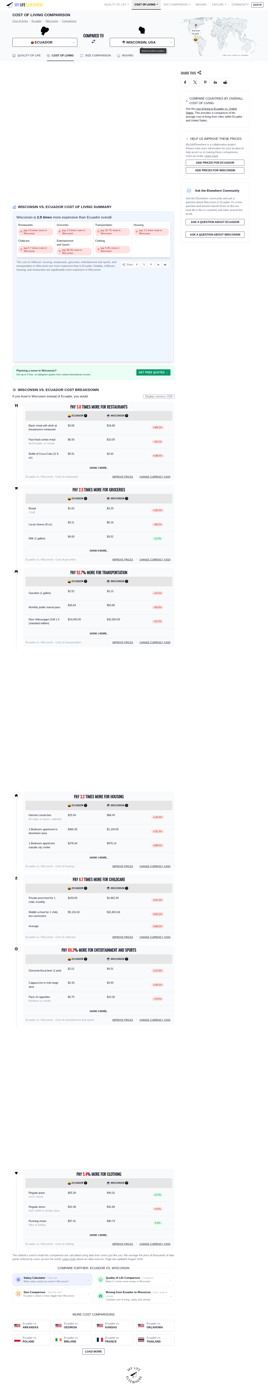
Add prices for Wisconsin (215, 170)
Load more (93, 1351)
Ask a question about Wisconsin (215, 234)
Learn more (69, 1259)
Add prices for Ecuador (215, 162)
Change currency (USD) (154, 476)
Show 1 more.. (99, 468)
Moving (201, 4)
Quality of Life (115, 4)
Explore (218, 4)
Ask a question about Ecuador (215, 222)
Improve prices (122, 476)
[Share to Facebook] (137, 265)
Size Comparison (176, 4)
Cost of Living (145, 4)
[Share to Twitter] (195, 82)
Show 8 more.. (99, 550)
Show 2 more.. (99, 1011)
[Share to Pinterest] (151, 265)
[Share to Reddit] (165, 265)
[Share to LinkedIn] (158, 265)
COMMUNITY (240, 4)
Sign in (257, 4)
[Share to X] (144, 265)
